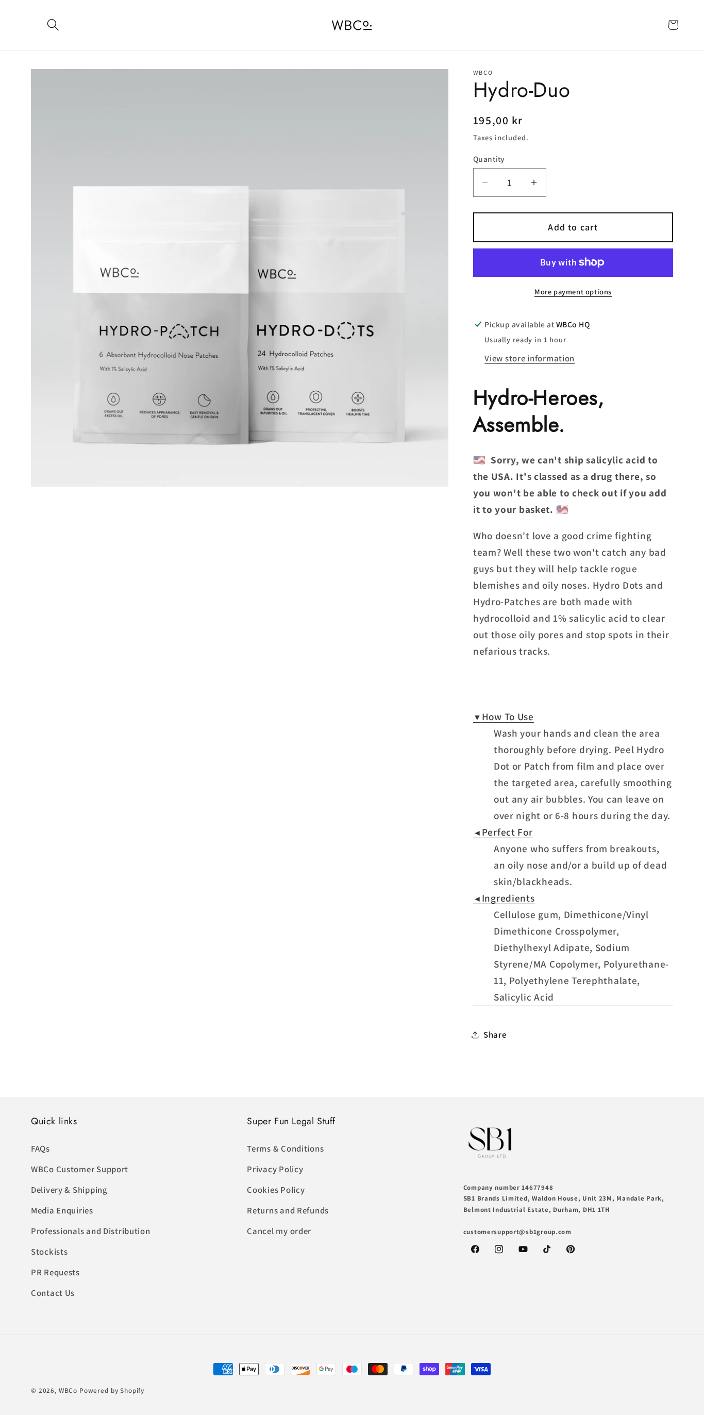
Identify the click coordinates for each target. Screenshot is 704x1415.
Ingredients (504, 898)
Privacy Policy (275, 1169)
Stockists (49, 1251)
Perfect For (503, 832)
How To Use (503, 716)
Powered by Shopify (111, 1390)
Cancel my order (279, 1231)
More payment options (573, 291)
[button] (53, 25)
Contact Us (53, 1293)
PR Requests (55, 1272)
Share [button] (495, 1034)
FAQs (40, 1148)
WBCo (68, 1390)
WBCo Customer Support (79, 1169)
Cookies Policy (276, 1189)
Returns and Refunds (288, 1210)
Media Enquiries (62, 1210)
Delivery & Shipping (69, 1189)
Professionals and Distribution (90, 1231)
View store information (529, 358)
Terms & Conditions (285, 1148)
